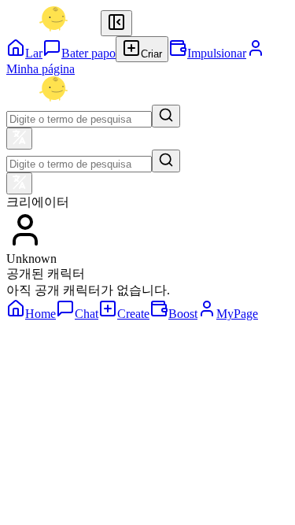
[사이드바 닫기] (116, 23)
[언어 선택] (19, 139)
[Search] (166, 116)
